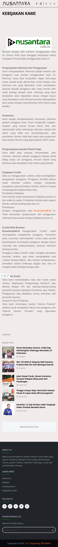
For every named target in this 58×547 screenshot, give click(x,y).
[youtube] (10, 506)
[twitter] (21, 506)
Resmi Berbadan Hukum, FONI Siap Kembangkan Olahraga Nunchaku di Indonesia (34, 350)
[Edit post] (8, 276)
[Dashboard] (2, 276)
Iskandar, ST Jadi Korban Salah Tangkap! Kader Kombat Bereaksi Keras (35, 406)
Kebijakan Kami (9, 490)
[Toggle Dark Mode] (46, 3)
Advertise (6, 478)
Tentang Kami (8, 486)
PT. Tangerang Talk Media (38, 543)
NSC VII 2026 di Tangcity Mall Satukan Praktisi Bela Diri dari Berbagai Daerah (34, 363)
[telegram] (4, 506)
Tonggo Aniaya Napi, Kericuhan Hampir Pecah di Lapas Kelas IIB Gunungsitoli (35, 391)
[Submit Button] (52, 530)
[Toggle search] (50, 3)
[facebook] (36, 3)
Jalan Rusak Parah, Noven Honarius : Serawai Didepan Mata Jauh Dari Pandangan (34, 379)
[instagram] (41, 3)
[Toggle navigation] (54, 3)
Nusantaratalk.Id (42, 210)
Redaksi (6, 482)
